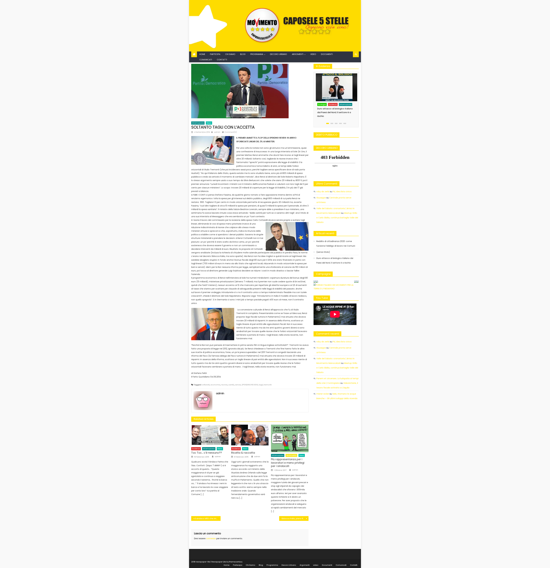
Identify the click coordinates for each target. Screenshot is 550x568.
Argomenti (297, 54)
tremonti (268, 384)
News (209, 123)
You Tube (322, 298)
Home (202, 54)
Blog (242, 54)
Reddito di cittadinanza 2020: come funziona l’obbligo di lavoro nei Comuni (335, 243)
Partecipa (215, 54)
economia (215, 384)
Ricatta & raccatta (243, 452)
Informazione (198, 123)
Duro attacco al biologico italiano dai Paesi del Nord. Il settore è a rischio (334, 260)
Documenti (327, 54)
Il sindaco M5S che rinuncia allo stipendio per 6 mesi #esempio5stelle (208, 518)
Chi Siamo (230, 54)
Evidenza (196, 448)
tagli (261, 384)
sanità (231, 384)
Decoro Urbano (278, 54)
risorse (224, 384)
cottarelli (206, 384)
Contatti (222, 59)
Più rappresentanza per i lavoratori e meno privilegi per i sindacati (287, 463)
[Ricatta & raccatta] (250, 435)
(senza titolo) (323, 252)
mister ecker (322, 393)
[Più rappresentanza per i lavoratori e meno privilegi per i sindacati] (290, 438)
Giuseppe (321, 197)
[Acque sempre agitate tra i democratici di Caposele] (336, 84)
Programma (256, 54)
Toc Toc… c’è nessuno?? (206, 452)
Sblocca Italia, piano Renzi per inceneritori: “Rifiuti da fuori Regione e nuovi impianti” (295, 518)
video (313, 54)
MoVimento (291, 455)
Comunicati (205, 59)
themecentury (235, 561)
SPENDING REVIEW (250, 384)
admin (217, 132)
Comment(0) (231, 132)
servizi (238, 384)
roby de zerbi (322, 191)
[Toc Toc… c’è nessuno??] (210, 435)
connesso (211, 538)
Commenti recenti (327, 333)
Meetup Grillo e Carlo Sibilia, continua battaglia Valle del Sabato (337, 218)
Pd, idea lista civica (342, 191)
